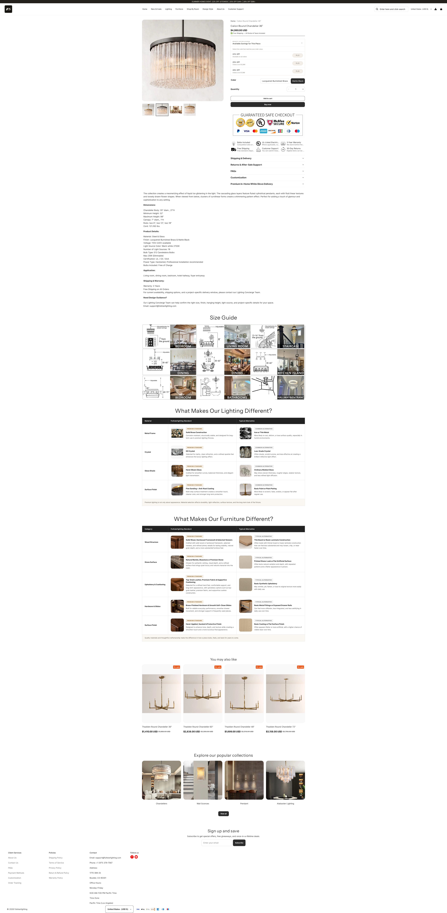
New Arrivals (156, 9)
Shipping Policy (56, 858)
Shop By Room (193, 9)
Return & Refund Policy (59, 873)
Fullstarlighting (21, 909)
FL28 (298, 71)
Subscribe (239, 843)
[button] (268, 42)
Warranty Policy (56, 878)
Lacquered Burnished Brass (275, 81)
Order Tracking (14, 883)
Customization (14, 878)
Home (144, 9)
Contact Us (13, 863)
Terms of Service (56, 863)
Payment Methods (16, 873)
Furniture (179, 9)
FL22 (298, 55)
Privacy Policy (55, 868)
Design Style (208, 9)
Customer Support (236, 9)
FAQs (10, 868)
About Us (220, 9)
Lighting (168, 9)
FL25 (298, 63)
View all (223, 814)
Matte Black (297, 81)
